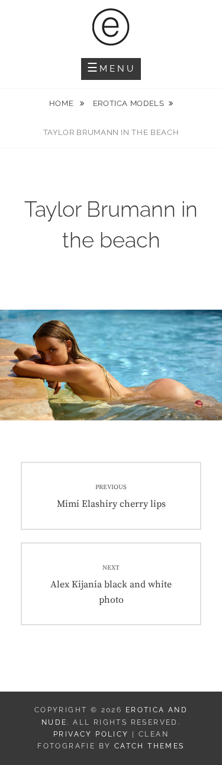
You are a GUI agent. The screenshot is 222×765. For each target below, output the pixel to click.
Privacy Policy (91, 734)
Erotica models (129, 103)
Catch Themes (149, 746)
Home (62, 103)
